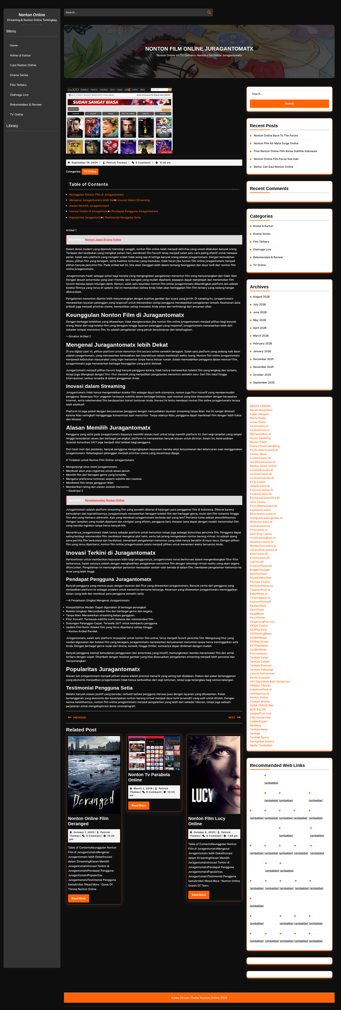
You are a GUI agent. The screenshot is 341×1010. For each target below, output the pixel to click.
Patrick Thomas (117, 162)
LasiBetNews (258, 649)
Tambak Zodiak (259, 661)
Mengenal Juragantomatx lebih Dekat (93, 200)
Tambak (255, 733)
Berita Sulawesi (260, 677)
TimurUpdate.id (260, 597)
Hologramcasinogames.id (266, 518)
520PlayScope (259, 641)
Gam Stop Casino (261, 534)
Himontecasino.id (261, 521)
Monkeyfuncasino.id (263, 545)
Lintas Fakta (258, 422)
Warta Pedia (258, 418)
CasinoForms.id (260, 430)
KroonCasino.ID (260, 557)
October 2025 (262, 374)
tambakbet (257, 818)
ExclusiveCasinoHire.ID (265, 497)
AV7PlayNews (259, 645)
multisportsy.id (259, 693)
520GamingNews (261, 633)
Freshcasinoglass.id (262, 537)
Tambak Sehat (259, 657)
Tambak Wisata (260, 701)
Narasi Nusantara (261, 410)
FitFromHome (258, 653)
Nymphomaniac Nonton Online (104, 500)
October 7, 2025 (84, 832)
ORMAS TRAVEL (260, 685)
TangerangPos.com (262, 621)
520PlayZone (258, 629)
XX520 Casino (259, 625)
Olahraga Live (19, 95)
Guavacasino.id (260, 526)
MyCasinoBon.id (260, 434)
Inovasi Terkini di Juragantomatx (90, 211)
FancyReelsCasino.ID (263, 505)
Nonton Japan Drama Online (103, 239)
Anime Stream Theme (185, 998)
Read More (80, 899)
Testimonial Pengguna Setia (123, 217)
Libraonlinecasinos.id (263, 549)
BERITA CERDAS (260, 406)
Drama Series (19, 75)
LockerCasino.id (260, 458)
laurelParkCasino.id (262, 462)
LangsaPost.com (260, 713)
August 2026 (261, 296)
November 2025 (263, 367)
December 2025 (263, 359)
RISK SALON (258, 709)
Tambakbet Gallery (262, 741)
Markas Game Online (263, 466)
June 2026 (260, 312)
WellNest (255, 725)
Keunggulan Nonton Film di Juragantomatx (96, 194)
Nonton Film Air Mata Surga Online (276, 143)
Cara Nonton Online (23, 65)
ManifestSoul (258, 573)
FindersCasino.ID (261, 494)
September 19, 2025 (85, 162)
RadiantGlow (258, 605)
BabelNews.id (258, 593)
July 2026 (259, 304)
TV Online (16, 114)
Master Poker (258, 442)
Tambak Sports (259, 737)
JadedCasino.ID (260, 486)
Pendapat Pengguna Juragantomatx (135, 211)
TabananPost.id (260, 589)
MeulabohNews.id (261, 585)
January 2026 (262, 351)
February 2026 (262, 343)
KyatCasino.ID (259, 553)
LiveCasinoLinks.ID (262, 478)
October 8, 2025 (204, 832)
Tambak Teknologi (261, 669)
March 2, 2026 (143, 788)
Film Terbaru (18, 85)
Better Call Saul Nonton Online (273, 166)
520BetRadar (258, 637)
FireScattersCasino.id (264, 450)
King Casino (257, 482)
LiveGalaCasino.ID (261, 470)
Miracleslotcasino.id (263, 513)
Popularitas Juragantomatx (86, 217)
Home (14, 45)
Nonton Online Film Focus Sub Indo (276, 159)
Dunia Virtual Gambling (265, 446)
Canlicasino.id (259, 426)
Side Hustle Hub (260, 717)
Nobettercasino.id (261, 542)
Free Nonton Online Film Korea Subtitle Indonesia (285, 151)
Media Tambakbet (261, 745)
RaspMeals (257, 613)
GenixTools (257, 609)
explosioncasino (260, 510)
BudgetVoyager (260, 569)
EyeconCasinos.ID (261, 490)
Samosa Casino (260, 581)
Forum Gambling (260, 438)
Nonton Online (32, 14)
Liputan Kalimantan (262, 673)
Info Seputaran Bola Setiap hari (270, 681)
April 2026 (260, 328)
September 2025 (264, 382)
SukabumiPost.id (260, 689)
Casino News (258, 454)
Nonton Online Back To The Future (276, 135)
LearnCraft (257, 561)
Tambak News (259, 729)
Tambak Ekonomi (261, 665)
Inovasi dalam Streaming (134, 200)
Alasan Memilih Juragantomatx (89, 205)
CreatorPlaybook (261, 565)
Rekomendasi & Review (26, 104)
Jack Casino (258, 502)
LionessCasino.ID (261, 474)
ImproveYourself (260, 601)
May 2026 (259, 320)
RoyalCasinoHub (260, 577)
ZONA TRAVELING (261, 705)
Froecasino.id (258, 529)
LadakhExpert (258, 721)
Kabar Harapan (259, 414)
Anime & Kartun (20, 55)
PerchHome (257, 617)
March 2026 (261, 335)
